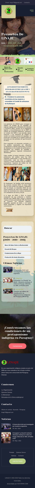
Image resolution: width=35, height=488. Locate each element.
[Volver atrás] (8, 210)
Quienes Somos (6, 392)
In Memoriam (5, 395)
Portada (11, 452)
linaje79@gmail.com (7, 412)
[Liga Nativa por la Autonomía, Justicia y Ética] (8, 10)
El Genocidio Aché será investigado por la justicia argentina (22, 271)
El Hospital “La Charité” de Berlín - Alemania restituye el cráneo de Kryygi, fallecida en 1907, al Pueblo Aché (23, 435)
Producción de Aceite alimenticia (14, 257)
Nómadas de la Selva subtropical (12, 397)
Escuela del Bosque (10, 249)
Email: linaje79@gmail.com (13, 2)
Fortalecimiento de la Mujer (13, 253)
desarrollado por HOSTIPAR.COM (17, 484)
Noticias (13, 455)
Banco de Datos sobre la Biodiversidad (16, 245)
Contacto (27, 2)
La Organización (6, 390)
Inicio (3, 43)
